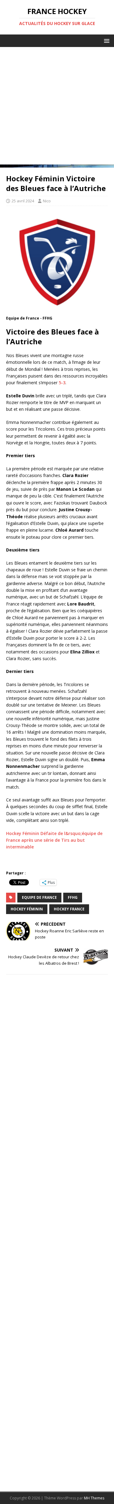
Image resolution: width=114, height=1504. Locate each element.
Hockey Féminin (27, 909)
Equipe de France (39, 897)
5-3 (62, 382)
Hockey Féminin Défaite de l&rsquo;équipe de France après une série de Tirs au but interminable (54, 840)
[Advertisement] (57, 107)
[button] (105, 40)
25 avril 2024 (23, 201)
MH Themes (94, 1498)
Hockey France (69, 909)
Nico (47, 201)
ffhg (73, 897)
